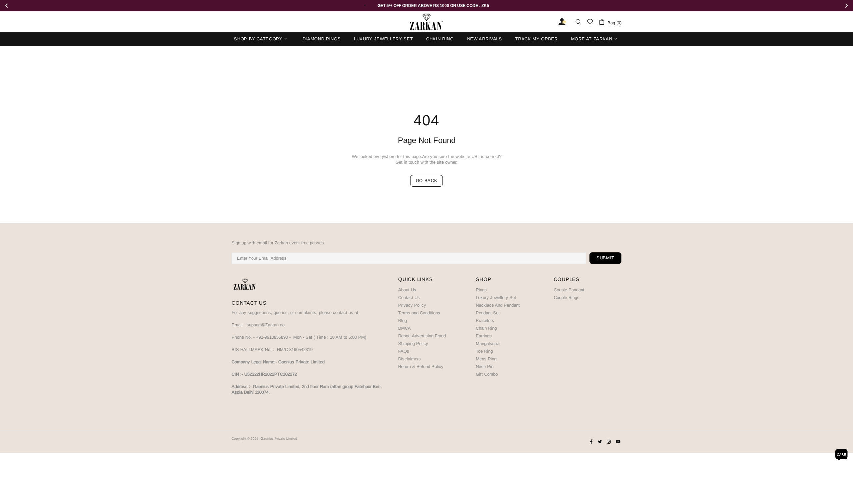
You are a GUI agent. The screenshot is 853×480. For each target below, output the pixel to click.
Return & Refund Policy (420, 366)
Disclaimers (409, 358)
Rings (481, 289)
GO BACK (426, 180)
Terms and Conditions (419, 312)
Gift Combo (487, 374)
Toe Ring (484, 351)
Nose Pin (484, 366)
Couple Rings (566, 297)
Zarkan (426, 21)
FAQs (403, 351)
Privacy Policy (412, 305)
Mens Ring (486, 358)
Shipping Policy (413, 343)
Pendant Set (488, 312)
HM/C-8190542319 (295, 349)
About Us (407, 289)
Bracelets (485, 320)
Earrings (484, 335)
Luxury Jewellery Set (496, 297)
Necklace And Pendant (498, 305)
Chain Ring (486, 328)
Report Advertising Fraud (422, 335)
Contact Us (409, 297)
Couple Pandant (569, 289)
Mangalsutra (487, 343)
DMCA (404, 328)
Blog (402, 320)
